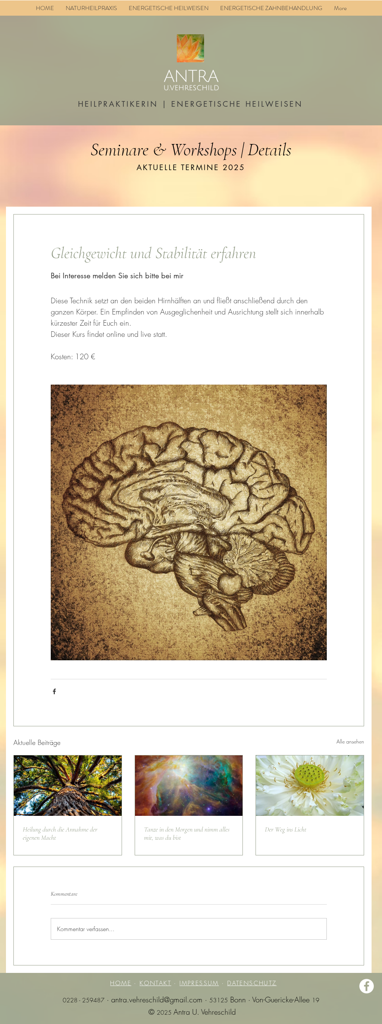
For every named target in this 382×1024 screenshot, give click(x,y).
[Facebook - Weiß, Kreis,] (366, 986)
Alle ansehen (350, 741)
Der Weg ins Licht (285, 829)
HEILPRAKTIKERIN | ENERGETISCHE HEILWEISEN (190, 104)
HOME (120, 983)
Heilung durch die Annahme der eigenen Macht (60, 833)
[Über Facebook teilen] (54, 691)
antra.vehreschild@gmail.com (157, 1000)
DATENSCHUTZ (251, 983)
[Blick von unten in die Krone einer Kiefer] (68, 785)
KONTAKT (155, 983)
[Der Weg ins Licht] (310, 785)
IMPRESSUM (199, 983)
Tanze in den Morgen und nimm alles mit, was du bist (186, 833)
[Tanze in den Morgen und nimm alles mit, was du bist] (189, 785)
